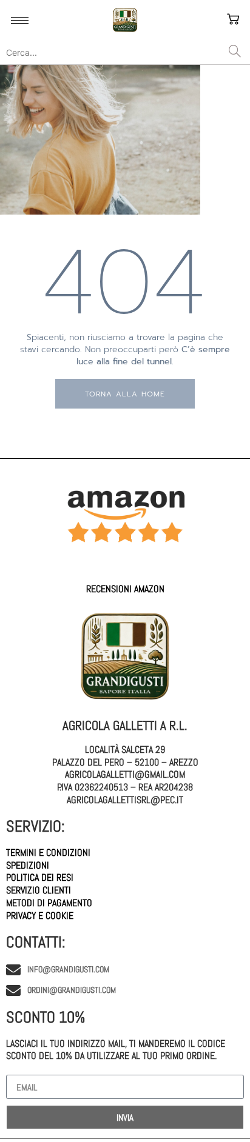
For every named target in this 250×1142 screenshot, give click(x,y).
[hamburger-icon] (19, 20)
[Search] (235, 52)
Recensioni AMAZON (125, 589)
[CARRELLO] (235, 20)
